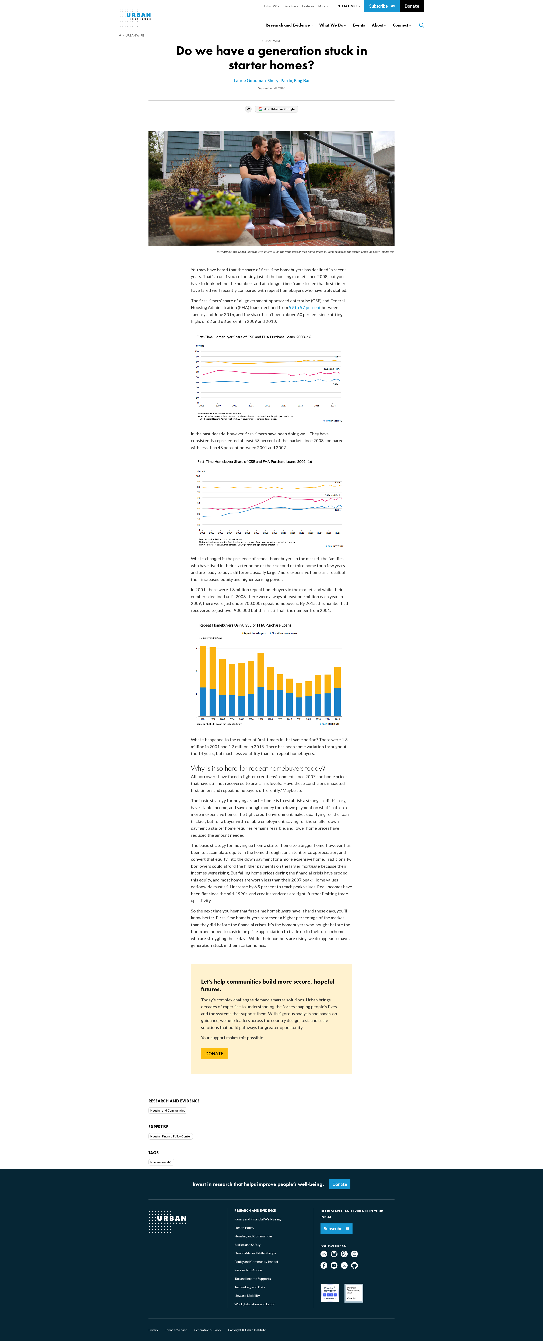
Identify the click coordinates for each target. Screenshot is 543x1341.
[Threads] (344, 1256)
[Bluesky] (334, 1256)
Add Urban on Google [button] (279, 109)
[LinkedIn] (323, 1256)
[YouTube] (334, 1267)
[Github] (354, 1267)
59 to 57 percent (305, 307)
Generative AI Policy (207, 1330)
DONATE (214, 1053)
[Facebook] (323, 1267)
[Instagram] (354, 1256)
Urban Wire (271, 41)
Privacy (153, 1330)
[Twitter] (344, 1267)
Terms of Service (176, 1330)
